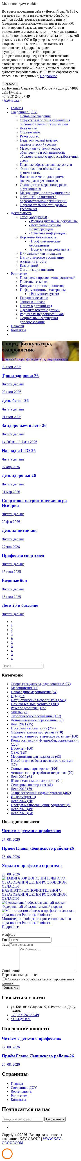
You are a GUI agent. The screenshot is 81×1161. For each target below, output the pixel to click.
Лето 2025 (22, 809)
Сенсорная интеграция (32, 785)
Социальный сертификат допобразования (39, 320)
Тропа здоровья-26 (20, 375)
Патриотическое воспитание (42, 257)
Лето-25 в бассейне (20, 605)
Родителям (19, 273)
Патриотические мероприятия (38, 700)
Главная (17, 108)
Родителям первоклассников (42, 314)
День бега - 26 (15, 400)
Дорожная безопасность (38, 237)
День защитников (19, 530)
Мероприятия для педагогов (36, 756)
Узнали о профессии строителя (32, 865)
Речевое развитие (28, 708)
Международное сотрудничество (45, 193)
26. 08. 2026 (11, 857)
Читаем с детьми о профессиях (31, 830)
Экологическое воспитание (36, 716)
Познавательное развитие (35, 704)
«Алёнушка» (11, 100)
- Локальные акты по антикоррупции (45, 227)
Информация (23, 797)
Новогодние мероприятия (34, 692)
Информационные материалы (43, 290)
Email (6, 940)
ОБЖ (19, 752)
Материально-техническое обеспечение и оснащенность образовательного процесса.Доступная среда (49, 154)
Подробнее (48, 76)
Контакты (18, 330)
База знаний (29, 265)
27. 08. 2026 (11, 839)
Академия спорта (33, 261)
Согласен (10, 84)
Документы (29, 128)
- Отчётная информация (47, 233)
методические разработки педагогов (42, 773)
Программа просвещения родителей (47, 277)
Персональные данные (19, 975)
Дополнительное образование (37, 720)
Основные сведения (35, 116)
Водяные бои (14, 580)
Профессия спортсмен (23, 555)
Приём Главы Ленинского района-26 (38, 848)
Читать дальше (13, 384)
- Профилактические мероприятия (45, 243)
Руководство (29, 136)
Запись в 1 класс (32, 302)
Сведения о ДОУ (24, 112)
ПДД (18, 696)
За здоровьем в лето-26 (24, 425)
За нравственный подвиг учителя (41, 793)
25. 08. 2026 (11, 874)
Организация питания (37, 269)
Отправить (11, 987)
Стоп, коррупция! (33, 217)
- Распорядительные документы (53, 221)
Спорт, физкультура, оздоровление (41, 359)
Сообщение (11, 971)
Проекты (22, 748)
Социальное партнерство (34, 768)
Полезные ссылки (33, 282)
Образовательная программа (37, 732)
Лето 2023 (22, 789)
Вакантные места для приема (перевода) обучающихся (42, 179)
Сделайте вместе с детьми (40, 310)
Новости (17, 326)
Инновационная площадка (40, 253)
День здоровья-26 (19, 475)
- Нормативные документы (49, 249)
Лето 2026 (22, 813)
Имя (5, 935)
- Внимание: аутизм (44, 294)
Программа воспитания (33, 728)
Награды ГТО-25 (19, 450)
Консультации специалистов (42, 286)
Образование (30, 132)
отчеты (19, 712)
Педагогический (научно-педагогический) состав (39, 142)
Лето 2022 (22, 777)
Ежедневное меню (34, 298)
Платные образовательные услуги (46, 164)
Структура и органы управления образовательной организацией (45, 122)
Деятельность (21, 213)
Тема (5, 944)
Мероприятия (24, 688)
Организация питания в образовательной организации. (43, 199)
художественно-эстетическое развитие (44, 736)
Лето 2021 (22, 724)
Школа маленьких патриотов (36, 781)
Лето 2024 (22, 801)
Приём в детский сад (36, 306)
